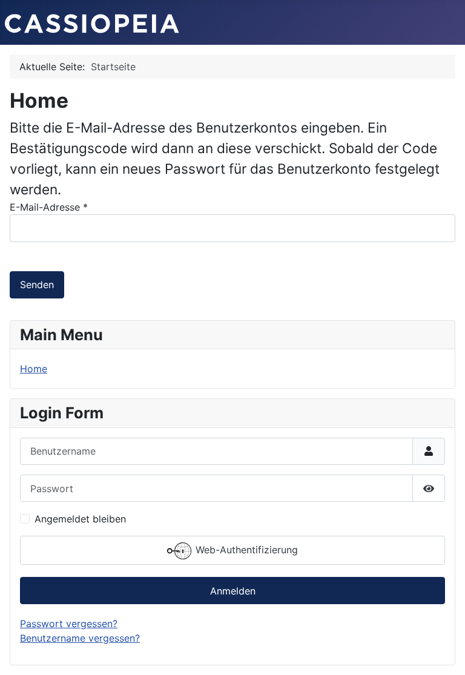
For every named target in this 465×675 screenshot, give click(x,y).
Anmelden (233, 591)
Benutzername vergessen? (80, 638)
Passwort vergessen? (68, 623)
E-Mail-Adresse (49, 207)
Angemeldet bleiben (80, 519)
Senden (37, 284)
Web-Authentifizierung (245, 550)
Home (33, 369)
